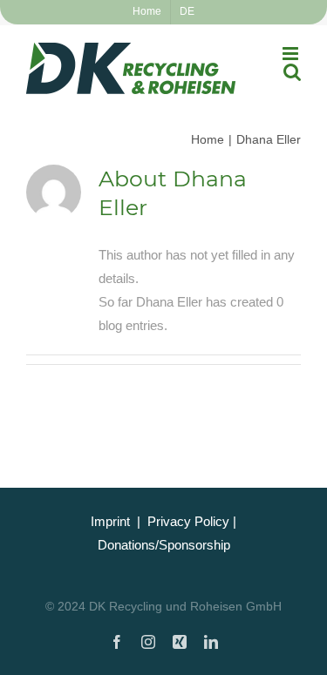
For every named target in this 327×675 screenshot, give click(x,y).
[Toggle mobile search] (292, 72)
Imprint (110, 521)
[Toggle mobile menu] (292, 53)
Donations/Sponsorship (164, 544)
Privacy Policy (188, 521)
